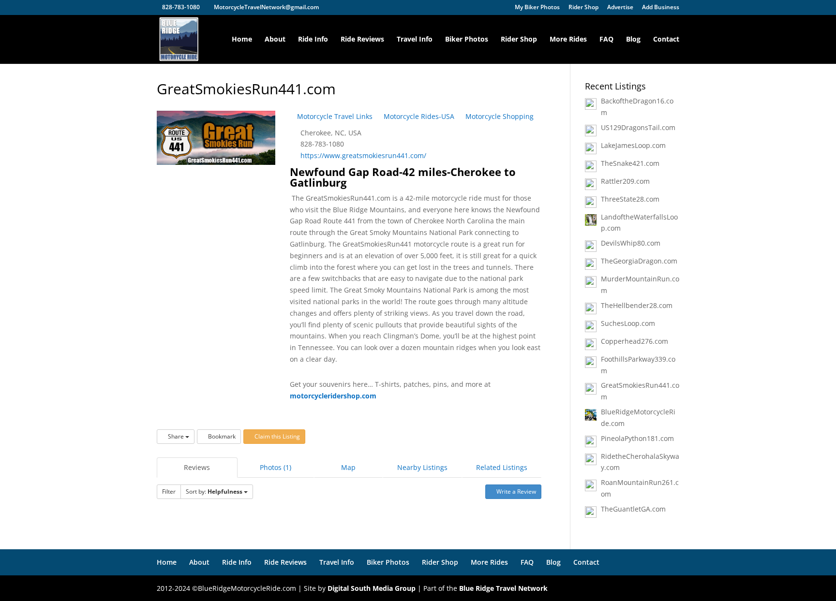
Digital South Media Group (372, 588)
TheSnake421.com (630, 163)
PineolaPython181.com (637, 438)
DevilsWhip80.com (630, 243)
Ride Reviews (362, 40)
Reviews (197, 467)
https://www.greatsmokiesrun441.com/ (363, 155)
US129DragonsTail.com (638, 127)
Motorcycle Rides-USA (418, 116)
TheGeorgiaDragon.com (639, 260)
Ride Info (313, 40)
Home (242, 40)
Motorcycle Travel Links (334, 116)
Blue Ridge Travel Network (503, 588)
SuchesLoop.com (628, 323)
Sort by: (214, 491)
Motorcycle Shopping (498, 116)
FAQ (606, 40)
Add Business (660, 7)
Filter (169, 491)
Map (348, 467)
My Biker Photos (537, 7)
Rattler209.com (625, 181)
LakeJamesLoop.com (633, 145)
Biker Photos (466, 40)
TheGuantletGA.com (633, 508)
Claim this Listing (276, 436)
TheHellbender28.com (636, 305)
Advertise (620, 7)
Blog (633, 40)
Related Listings (501, 467)
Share (175, 436)
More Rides (568, 40)
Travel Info (415, 40)
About (275, 40)
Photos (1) (275, 467)
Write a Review (515, 491)
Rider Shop (583, 7)
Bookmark (221, 436)
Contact (666, 40)
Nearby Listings (422, 467)
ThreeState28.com (630, 199)
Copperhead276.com (634, 341)
